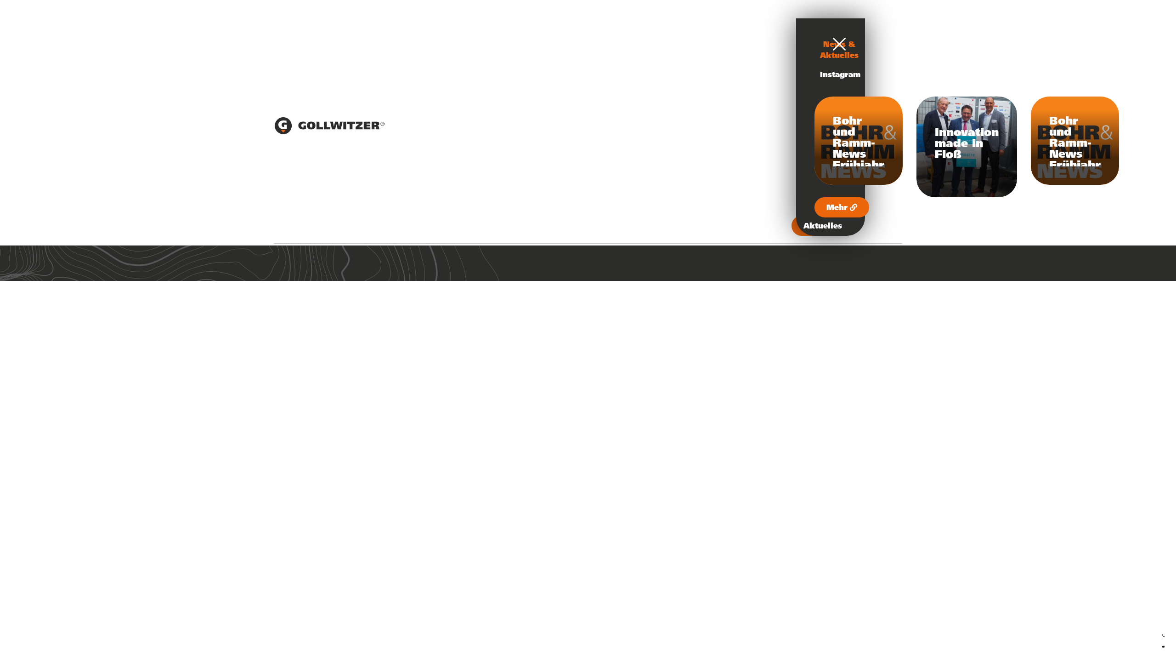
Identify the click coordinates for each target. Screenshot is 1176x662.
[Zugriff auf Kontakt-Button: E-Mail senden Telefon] (1163, 634)
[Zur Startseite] (329, 132)
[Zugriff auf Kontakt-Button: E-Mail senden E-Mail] (1163, 645)
